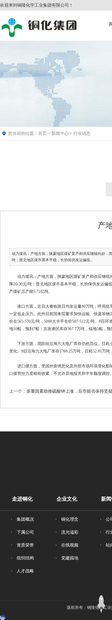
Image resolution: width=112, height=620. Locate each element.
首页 (42, 133)
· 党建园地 (66, 558)
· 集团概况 (22, 519)
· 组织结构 (22, 558)
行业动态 (81, 133)
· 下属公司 (22, 532)
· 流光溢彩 (66, 532)
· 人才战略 (22, 571)
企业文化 (67, 499)
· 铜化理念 (66, 519)
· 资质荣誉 (22, 545)
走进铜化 (22, 499)
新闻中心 (60, 133)
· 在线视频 (66, 545)
